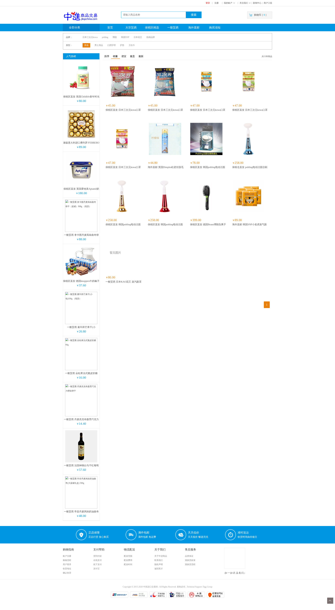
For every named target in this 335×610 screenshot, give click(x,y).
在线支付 (97, 560)
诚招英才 (158, 568)
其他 (86, 45)
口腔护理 (111, 45)
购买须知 (214, 27)
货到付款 (97, 556)
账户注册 (67, 556)
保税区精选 (152, 27)
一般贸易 (172, 27)
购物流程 (67, 560)
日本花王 (138, 37)
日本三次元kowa (90, 37)
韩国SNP (125, 37)
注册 (216, 3)
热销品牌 (150, 37)
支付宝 (96, 568)
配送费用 (128, 560)
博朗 (115, 37)
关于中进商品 (160, 556)
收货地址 (67, 568)
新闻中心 (257, 3)
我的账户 (228, 3)
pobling (105, 37)
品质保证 (189, 556)
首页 (110, 27)
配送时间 (128, 564)
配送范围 (128, 556)
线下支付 (97, 564)
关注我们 (244, 3)
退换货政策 (190, 560)
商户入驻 (268, 3)
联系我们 (158, 560)
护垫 (122, 45)
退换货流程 (190, 564)
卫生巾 (132, 45)
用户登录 (67, 564)
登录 (208, 3)
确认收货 (67, 573)
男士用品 (99, 45)
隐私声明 (158, 564)
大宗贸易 (131, 27)
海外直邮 (193, 27)
